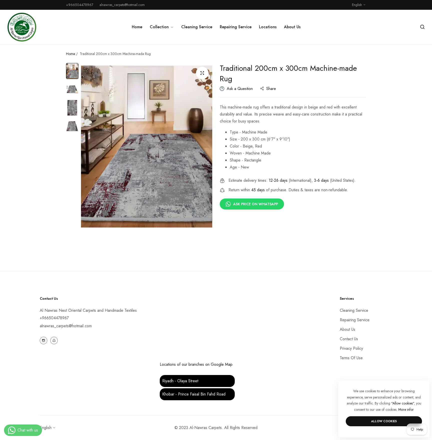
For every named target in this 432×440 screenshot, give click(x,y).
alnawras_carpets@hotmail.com (66, 326)
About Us (347, 329)
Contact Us (349, 339)
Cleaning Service (354, 310)
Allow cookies (384, 421)
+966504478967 (54, 318)
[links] (44, 340)
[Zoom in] (202, 73)
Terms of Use (351, 358)
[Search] (422, 27)
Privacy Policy (351, 348)
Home (70, 53)
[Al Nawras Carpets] (22, 27)
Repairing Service (355, 320)
